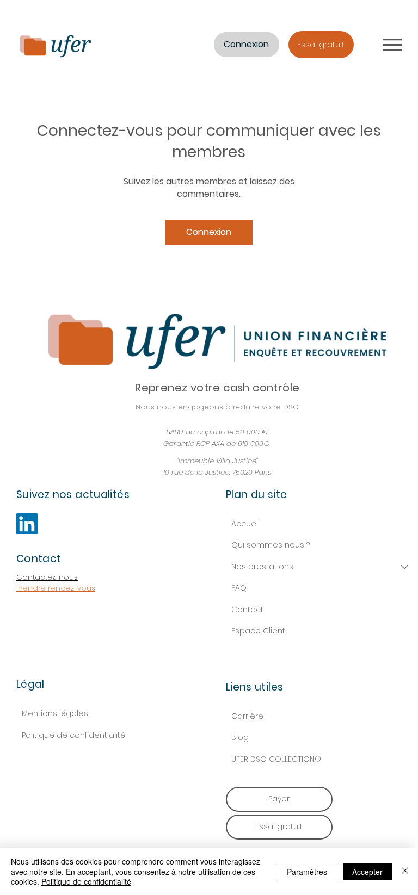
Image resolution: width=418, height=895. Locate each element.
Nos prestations (262, 566)
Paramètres (307, 871)
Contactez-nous (47, 577)
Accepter (367, 871)
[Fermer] (404, 871)
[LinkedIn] (27, 523)
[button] (321, 44)
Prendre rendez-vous (55, 588)
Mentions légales (55, 713)
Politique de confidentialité (73, 735)
